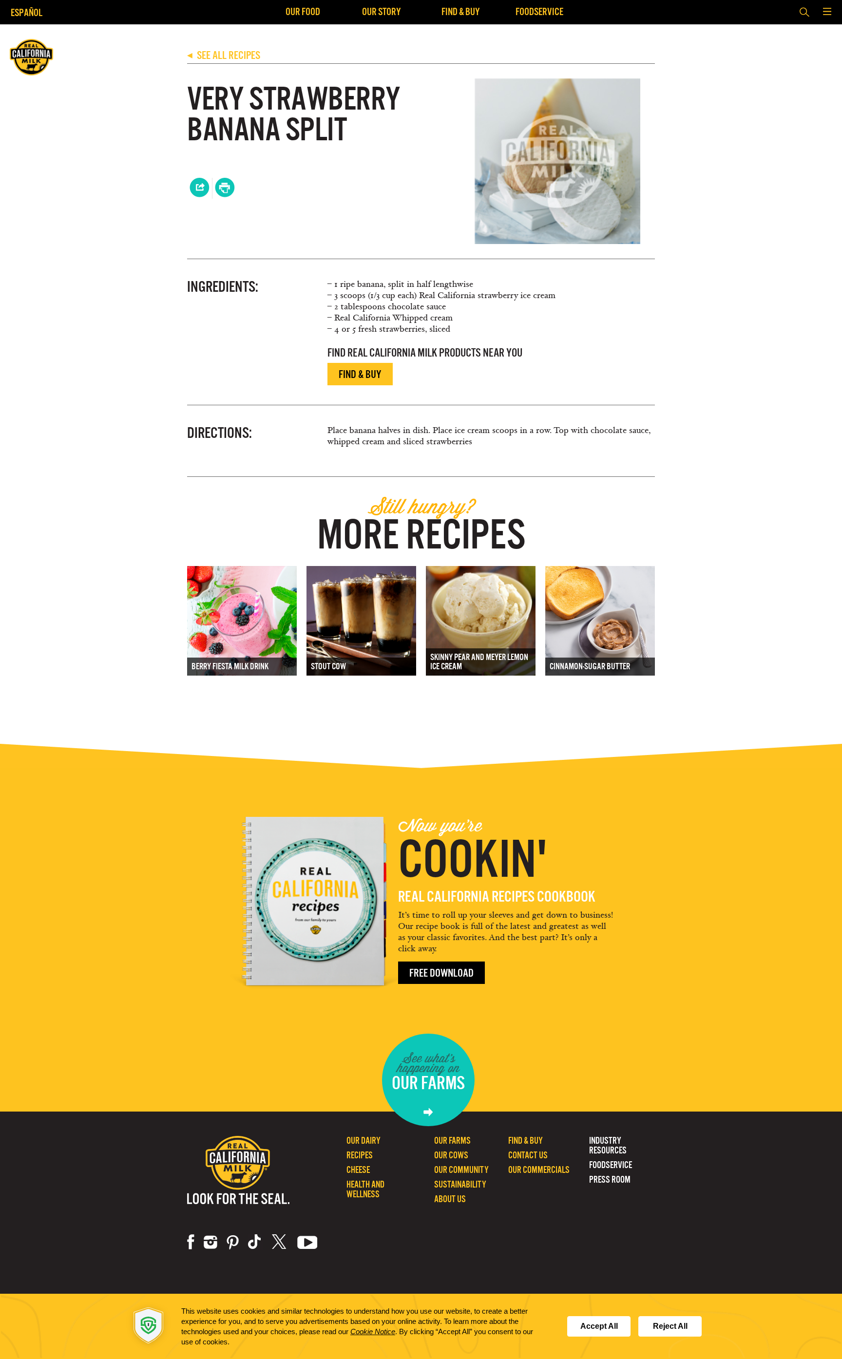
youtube (307, 1242)
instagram (210, 1242)
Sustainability (460, 1184)
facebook (190, 1242)
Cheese (358, 1170)
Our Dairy (363, 1140)
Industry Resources (608, 1145)
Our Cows (451, 1155)
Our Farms (452, 1140)
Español (26, 12)
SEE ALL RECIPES (223, 55)
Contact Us (528, 1155)
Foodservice (539, 11)
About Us (450, 1199)
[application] (421, 1326)
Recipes (359, 1155)
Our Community (461, 1170)
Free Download (441, 973)
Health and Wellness (365, 1189)
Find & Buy (460, 11)
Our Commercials (539, 1170)
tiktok (255, 1242)
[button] (827, 12)
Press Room (610, 1179)
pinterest (233, 1242)
